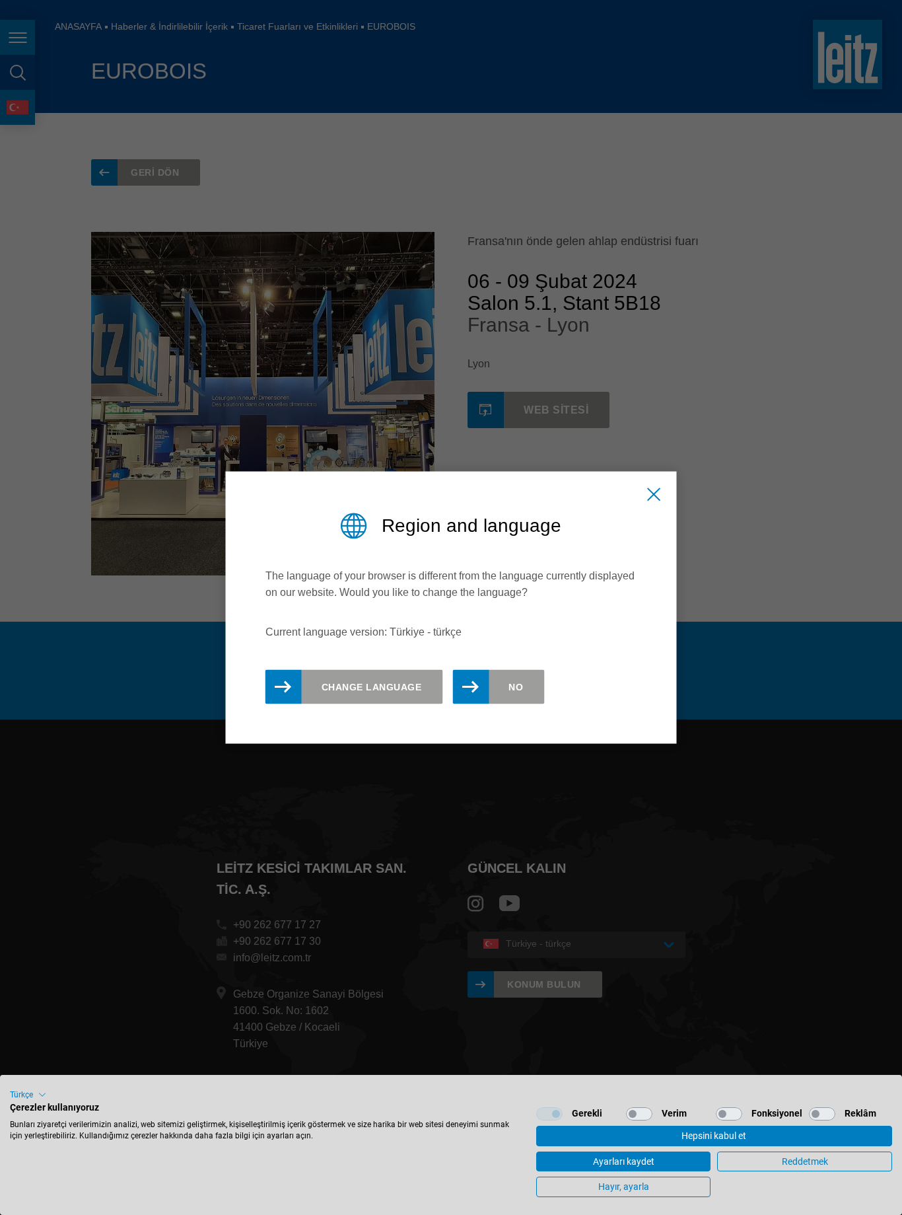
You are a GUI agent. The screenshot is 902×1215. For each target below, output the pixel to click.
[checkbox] (549, 1114)
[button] (28, 1094)
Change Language (372, 687)
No (515, 687)
